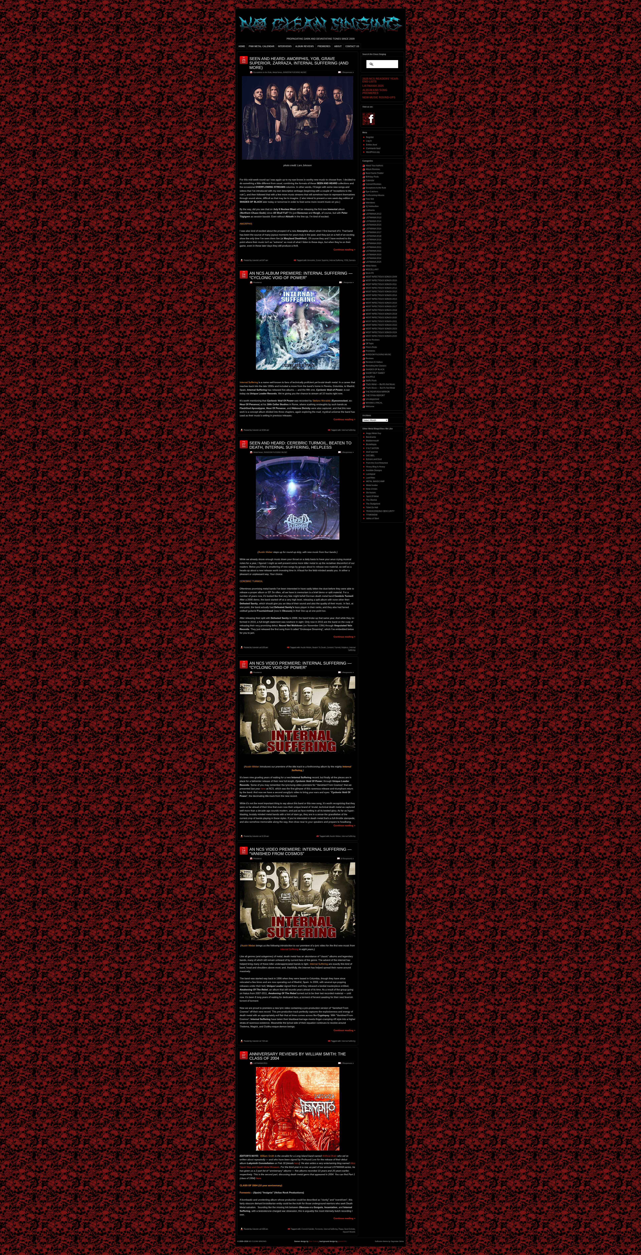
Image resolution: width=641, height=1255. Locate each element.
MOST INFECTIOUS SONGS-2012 (381, 288)
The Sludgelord (373, 504)
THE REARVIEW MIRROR (378, 392)
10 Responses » (347, 859)
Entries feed (371, 145)
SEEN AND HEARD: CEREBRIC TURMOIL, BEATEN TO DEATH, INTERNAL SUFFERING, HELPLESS (300, 445)
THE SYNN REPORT (375, 395)
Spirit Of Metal (372, 496)
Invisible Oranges (374, 470)
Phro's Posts (371, 347)
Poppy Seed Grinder (347, 1229)
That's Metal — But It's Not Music (380, 384)
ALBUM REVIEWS (304, 46)
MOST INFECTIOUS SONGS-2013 (381, 291)
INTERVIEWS (285, 46)
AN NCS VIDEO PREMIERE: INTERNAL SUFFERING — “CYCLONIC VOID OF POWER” (300, 665)
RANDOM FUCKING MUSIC (294, 72)
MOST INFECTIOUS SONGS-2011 (381, 284)
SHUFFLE (370, 377)
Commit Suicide (307, 1229)
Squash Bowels (349, 1232)
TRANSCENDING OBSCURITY (380, 511)
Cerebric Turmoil (333, 647)
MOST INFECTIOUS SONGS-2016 (381, 303)
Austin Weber (306, 647)
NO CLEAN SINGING (257, 1241)
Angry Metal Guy (373, 433)
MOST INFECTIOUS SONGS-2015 (381, 299)
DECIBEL (370, 455)
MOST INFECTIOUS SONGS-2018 (381, 310)
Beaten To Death (319, 647)
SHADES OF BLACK (375, 369)
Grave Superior (322, 260)
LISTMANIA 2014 (373, 221)
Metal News (277, 72)
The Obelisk (371, 500)
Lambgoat (370, 474)
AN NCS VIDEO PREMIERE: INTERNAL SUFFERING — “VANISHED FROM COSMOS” (300, 851)
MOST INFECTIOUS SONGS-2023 (381, 329)
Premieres (257, 282)
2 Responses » (347, 72)
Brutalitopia (371, 444)
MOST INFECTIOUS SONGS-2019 (381, 314)
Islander (255, 260)
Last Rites (370, 478)
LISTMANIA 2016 (373, 229)
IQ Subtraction (372, 206)
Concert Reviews (373, 184)
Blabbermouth (372, 441)
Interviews (370, 202)
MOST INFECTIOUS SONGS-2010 (381, 280)
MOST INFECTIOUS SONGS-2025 (381, 336)
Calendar (370, 180)
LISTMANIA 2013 (260, 1063)
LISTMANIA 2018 (373, 236)
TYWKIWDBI (371, 515)
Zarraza (352, 260)
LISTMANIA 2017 (373, 232)
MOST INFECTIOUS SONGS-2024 (381, 332)
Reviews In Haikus (374, 362)
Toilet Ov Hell (372, 507)
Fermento (319, 1229)
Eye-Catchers (372, 191)
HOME (242, 46)
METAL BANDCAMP (375, 481)
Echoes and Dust (374, 459)
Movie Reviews (373, 340)
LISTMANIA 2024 (373, 258)
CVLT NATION (372, 448)
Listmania (370, 210)
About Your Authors (374, 165)
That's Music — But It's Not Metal (380, 388)
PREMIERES (324, 46)
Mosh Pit (370, 273)
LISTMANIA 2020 (373, 243)
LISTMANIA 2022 (373, 251)
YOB (346, 260)
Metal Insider (372, 485)
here (263, 788)
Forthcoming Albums (375, 195)
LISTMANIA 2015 (373, 225)
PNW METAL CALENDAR (261, 46)
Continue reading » (344, 249)
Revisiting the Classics (376, 366)
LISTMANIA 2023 (373, 254)
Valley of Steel (372, 518)
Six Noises (371, 492)
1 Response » (348, 282)
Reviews (370, 358)
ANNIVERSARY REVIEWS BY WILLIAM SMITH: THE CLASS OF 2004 (297, 1056)
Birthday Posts (372, 177)
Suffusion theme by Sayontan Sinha (389, 1241)
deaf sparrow (372, 452)
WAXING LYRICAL (374, 403)
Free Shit (370, 199)
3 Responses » (347, 452)
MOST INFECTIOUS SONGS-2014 (381, 295)
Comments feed (373, 148)
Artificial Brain (329, 1156)
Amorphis (311, 260)
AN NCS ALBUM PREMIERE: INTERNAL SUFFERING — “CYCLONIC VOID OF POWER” (301, 275)
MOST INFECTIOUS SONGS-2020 (381, 317)
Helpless (344, 647)
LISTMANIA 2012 (373, 214)
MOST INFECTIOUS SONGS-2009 (381, 277)
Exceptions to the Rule (262, 72)
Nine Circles (371, 489)
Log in (369, 141)
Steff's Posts (371, 380)
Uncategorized (372, 399)
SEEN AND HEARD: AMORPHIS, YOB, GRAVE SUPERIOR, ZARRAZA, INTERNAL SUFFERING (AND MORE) (298, 63)
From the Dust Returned (377, 463)
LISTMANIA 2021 (373, 247)
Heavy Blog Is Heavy (375, 467)
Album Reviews (373, 169)
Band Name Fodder (375, 173)
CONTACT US (352, 46)
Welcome (370, 406)
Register (370, 137)
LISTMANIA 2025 (373, 262)
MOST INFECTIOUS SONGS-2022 (381, 325)
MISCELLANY (372, 269)
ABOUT (338, 46)
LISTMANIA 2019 (373, 240)
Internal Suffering (336, 260)
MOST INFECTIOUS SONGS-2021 (381, 321)
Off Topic (370, 343)
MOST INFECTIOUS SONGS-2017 (381, 306)
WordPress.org (373, 152)
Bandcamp (371, 437)
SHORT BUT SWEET (375, 373)
